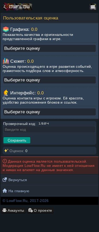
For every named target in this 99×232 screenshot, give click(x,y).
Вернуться (17, 180)
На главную (18, 191)
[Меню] (93, 7)
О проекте (42, 210)
